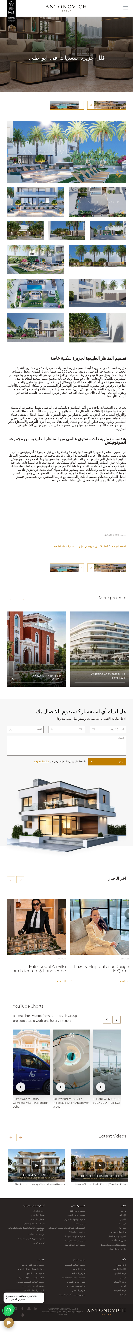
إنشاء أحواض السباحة (76, 1282)
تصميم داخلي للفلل (77, 1211)
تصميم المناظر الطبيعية (74, 1265)
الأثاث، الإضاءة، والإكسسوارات (30, 1278)
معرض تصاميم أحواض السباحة (72, 1295)
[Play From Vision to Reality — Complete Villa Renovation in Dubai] (31, 1062)
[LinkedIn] (35, 1308)
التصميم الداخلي (78, 1206)
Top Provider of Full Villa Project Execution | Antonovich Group (71, 1103)
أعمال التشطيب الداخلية (33, 1206)
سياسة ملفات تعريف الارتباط (113, 1245)
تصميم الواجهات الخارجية (74, 1220)
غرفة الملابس (120, 1274)
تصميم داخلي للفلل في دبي (32, 1265)
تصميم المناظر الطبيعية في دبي (30, 1282)
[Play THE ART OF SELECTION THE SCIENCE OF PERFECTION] (111, 1062)
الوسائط (122, 1224)
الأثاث (123, 1260)
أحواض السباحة (78, 1274)
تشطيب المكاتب (37, 1220)
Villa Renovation (77, 1232)
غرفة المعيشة (120, 1291)
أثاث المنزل (121, 1265)
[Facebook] (22, 1308)
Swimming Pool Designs (73, 1278)
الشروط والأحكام (118, 1241)
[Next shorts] (116, 1020)
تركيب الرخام (38, 1243)
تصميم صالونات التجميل (74, 1237)
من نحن (123, 1211)
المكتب (123, 1278)
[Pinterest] (22, 1315)
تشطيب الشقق (37, 1215)
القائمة (123, 1206)
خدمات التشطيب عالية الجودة (31, 1269)
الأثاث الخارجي (119, 1269)
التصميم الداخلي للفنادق (33, 1291)
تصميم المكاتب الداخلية (75, 1241)
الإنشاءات (122, 1215)
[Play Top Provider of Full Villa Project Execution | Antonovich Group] (71, 1062)
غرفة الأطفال (120, 1282)
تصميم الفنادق (79, 1224)
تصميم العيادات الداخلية (75, 1245)
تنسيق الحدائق (79, 1260)
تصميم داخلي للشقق (76, 1215)
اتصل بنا (122, 1228)
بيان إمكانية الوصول (117, 1249)
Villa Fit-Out (38, 1211)
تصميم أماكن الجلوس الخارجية (31, 1239)
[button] (11, 599)
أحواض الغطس (78, 1291)
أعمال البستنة (79, 1269)
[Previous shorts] (107, 1020)
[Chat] (9, 1322)
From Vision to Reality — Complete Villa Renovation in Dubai (30, 1103)
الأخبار (123, 1220)
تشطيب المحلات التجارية (33, 1224)
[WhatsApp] (9, 1310)
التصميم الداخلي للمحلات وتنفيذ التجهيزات (66, 1228)
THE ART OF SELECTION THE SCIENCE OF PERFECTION (110, 1101)
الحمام (123, 1286)
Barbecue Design (36, 1234)
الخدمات (40, 1260)
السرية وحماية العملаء (116, 1237)
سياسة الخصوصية (41, 762)
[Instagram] (16, 1308)
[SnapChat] (29, 1308)
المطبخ (123, 1295)
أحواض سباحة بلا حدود (75, 1286)
